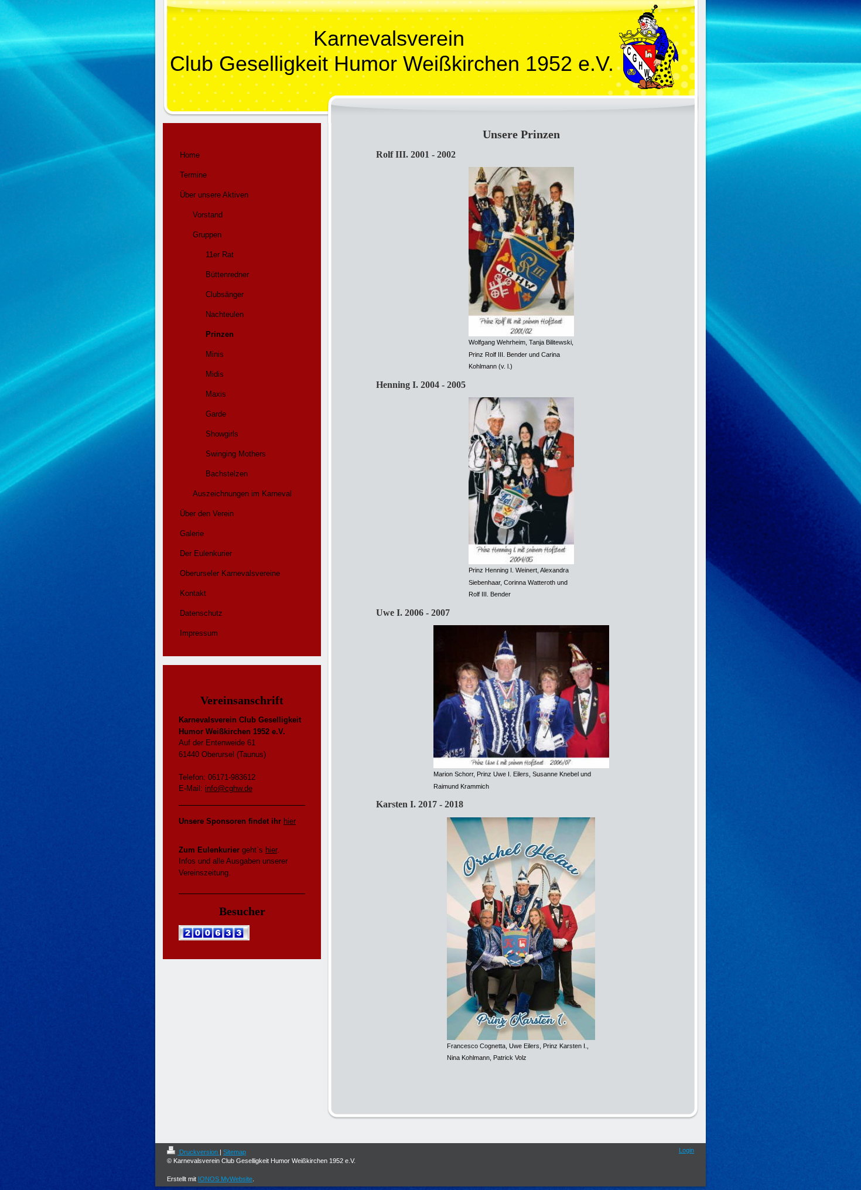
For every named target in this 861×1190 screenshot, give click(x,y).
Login (686, 1150)
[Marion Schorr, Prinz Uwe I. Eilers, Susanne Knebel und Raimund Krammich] (521, 696)
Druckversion (198, 1151)
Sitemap (234, 1151)
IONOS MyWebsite (225, 1178)
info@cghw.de (228, 788)
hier (289, 821)
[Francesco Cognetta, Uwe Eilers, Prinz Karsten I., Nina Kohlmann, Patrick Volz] (521, 928)
